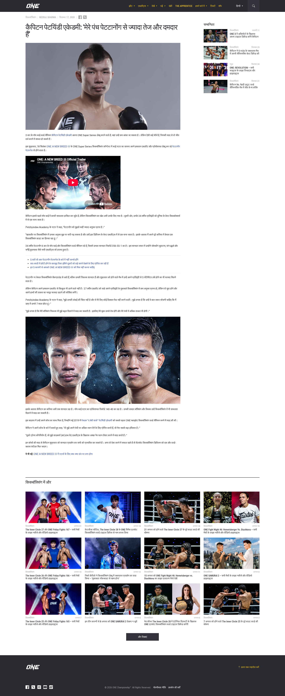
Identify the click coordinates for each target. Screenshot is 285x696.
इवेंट (130, 6)
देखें (153, 6)
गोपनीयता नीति (159, 687)
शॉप (220, 6)
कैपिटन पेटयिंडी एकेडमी (62, 135)
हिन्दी (238, 6)
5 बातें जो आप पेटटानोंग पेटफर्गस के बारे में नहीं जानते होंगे (54, 259)
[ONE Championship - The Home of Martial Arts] (33, 5)
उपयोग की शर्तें (174, 687)
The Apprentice (183, 6)
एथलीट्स (142, 6)
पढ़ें (161, 6)
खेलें (170, 6)
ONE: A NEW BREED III (58, 146)
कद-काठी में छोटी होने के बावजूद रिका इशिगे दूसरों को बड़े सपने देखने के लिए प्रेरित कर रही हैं (69, 263)
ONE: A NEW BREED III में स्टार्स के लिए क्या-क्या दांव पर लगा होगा (63, 454)
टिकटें (212, 6)
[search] (253, 6)
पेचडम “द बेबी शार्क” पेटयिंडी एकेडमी (96, 420)
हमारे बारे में (200, 6)
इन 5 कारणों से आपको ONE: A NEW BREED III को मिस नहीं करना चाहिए (62, 267)
